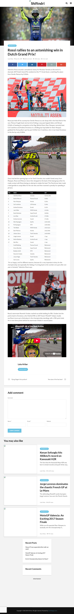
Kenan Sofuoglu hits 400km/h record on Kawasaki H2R (51, 456)
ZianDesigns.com (52, 610)
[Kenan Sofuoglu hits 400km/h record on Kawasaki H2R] (20, 459)
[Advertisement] (37, 593)
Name (9, 421)
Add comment (28, 59)
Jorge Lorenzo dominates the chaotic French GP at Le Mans (54, 487)
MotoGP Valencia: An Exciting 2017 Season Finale (52, 519)
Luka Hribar (10, 59)
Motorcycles (12, 45)
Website (49, 421)
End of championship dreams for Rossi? (36, 559)
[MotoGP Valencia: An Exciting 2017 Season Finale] (20, 522)
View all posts (22, 369)
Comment (10, 398)
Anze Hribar (43, 533)
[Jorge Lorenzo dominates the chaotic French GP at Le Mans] (20, 491)
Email (29, 421)
